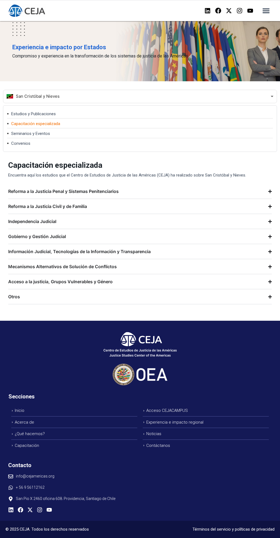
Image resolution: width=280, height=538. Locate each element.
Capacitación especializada (35, 123)
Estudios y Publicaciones (33, 113)
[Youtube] (250, 10)
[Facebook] (218, 10)
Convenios (20, 143)
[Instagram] (239, 10)
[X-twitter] (229, 10)
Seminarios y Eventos (30, 133)
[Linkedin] (207, 10)
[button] (266, 10)
